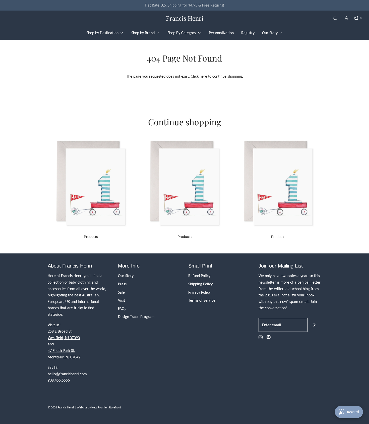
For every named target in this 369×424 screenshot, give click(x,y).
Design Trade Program (136, 316)
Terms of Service (201, 300)
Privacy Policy (199, 292)
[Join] (314, 325)
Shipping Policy (200, 284)
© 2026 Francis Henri (61, 407)
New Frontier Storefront (106, 407)
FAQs (122, 308)
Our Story (126, 275)
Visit (121, 300)
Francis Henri (184, 18)
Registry (248, 32)
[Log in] (346, 18)
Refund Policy (199, 275)
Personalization (221, 32)
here (203, 76)
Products (91, 237)
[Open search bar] (335, 18)
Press (122, 284)
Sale (121, 292)
